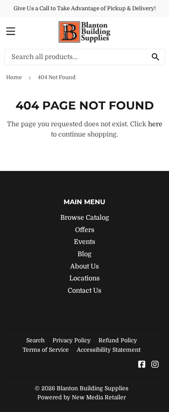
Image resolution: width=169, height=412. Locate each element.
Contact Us (84, 290)
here (155, 124)
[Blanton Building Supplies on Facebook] (142, 365)
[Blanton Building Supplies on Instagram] (155, 365)
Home (14, 77)
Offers (84, 230)
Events (84, 242)
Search (35, 340)
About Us (84, 266)
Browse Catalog (84, 217)
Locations (84, 278)
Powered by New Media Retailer (81, 397)
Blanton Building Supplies (92, 388)
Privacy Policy (72, 340)
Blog (84, 254)
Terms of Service (46, 349)
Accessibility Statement (109, 349)
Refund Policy (117, 340)
